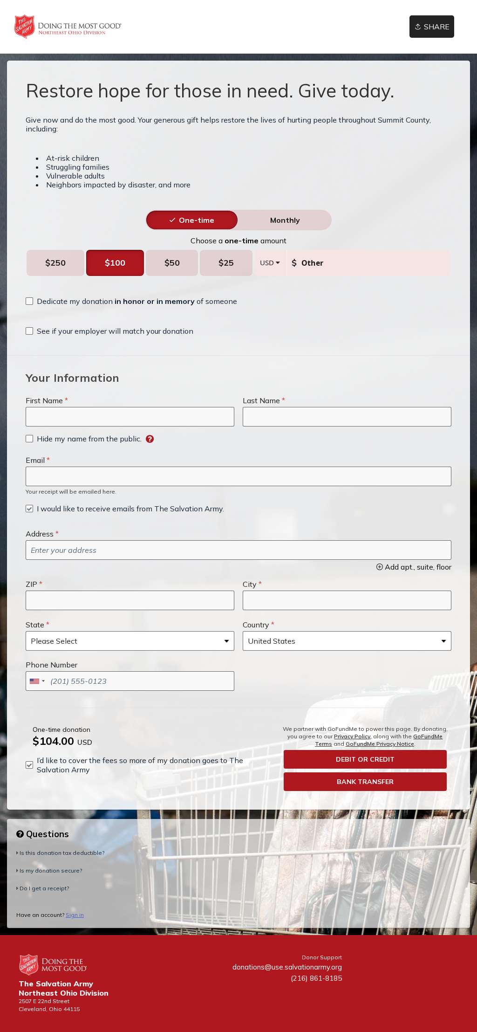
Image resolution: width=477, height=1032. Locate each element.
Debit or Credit (365, 759)
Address (40, 533)
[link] (68, 27)
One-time (196, 220)
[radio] (196, 220)
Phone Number (51, 664)
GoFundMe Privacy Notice (380, 743)
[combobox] (37, 681)
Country (256, 624)
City (250, 584)
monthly (285, 220)
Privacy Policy (352, 736)
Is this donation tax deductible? (62, 852)
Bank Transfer (365, 781)
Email (35, 460)
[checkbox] (131, 301)
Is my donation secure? (51, 870)
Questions (46, 833)
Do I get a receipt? (44, 888)
